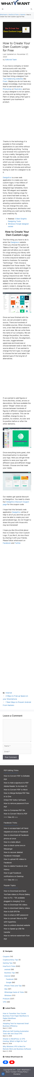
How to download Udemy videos (17, 908)
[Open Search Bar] (31, 9)
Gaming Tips (7, 963)
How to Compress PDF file (14, 810)
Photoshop (7, 89)
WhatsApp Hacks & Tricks (14, 992)
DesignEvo (7, 177)
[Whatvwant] (16, 3)
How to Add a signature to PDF (16, 783)
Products (6, 999)
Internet (22, 14)
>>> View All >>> (11, 817)
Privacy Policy (22, 1072)
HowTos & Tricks (14, 14)
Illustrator (18, 89)
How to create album (12, 842)
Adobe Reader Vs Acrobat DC (15, 786)
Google (8, 982)
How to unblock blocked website (17, 925)
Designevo (15, 242)
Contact (13, 1072)
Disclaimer (17, 1074)
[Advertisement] (17, 123)
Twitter (17, 543)
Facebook (7, 543)
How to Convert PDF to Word (15, 790)
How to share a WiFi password (16, 915)
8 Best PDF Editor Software (15, 800)
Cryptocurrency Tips (10, 960)
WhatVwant (3, 14)
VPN (4, 1002)
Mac (6, 989)
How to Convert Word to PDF (15, 814)
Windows (7, 995)
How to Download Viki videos (15, 905)
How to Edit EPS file (12, 912)
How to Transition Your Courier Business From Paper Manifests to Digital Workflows (16, 1016)
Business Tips (9, 973)
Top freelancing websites (13, 79)
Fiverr (5, 81)
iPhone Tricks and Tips (13, 986)
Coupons (6, 956)
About (8, 1072)
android (7, 969)
